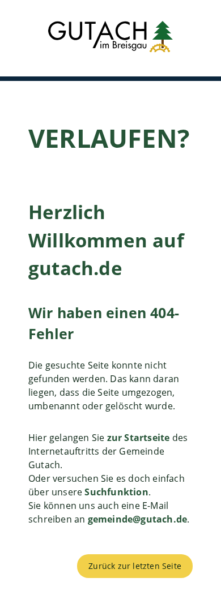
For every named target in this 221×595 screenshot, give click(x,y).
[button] (110, 38)
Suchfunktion (116, 492)
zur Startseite (138, 437)
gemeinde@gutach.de (138, 519)
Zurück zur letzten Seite (134, 565)
